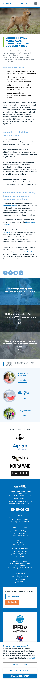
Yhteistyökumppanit (20, 579)
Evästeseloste (20, 583)
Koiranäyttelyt (20, 530)
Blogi (20, 578)
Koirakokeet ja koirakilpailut (20, 532)
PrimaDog (20, 437)
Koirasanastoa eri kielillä (20, 521)
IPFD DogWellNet (19, 629)
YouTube (27, 509)
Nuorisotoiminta (20, 533)
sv (22, 3)
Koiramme (20, 466)
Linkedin (15, 272)
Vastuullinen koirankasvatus (20, 564)
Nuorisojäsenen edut (20, 544)
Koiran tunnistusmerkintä (20, 555)
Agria (20, 447)
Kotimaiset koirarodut (20, 519)
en (26, 3)
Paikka (20, 473)
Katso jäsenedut (13, 596)
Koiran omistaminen (20, 549)
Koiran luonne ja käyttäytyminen (20, 567)
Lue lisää (22, 380)
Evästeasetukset (20, 665)
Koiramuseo (20, 523)
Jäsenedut (20, 542)
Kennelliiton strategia (20, 576)
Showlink (20, 458)
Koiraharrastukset (20, 527)
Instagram (22, 509)
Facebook (5, 272)
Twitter (10, 272)
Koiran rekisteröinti (20, 553)
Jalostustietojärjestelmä (20, 569)
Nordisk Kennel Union (20, 638)
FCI (20, 619)
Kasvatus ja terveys (20, 561)
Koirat (20, 515)
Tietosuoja (20, 581)
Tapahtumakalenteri (20, 535)
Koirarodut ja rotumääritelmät (20, 518)
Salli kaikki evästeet (20, 676)
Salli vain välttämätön (20, 670)
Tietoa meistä (20, 573)
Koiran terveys (20, 565)
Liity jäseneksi (20, 540)
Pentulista (20, 556)
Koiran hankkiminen (20, 551)
